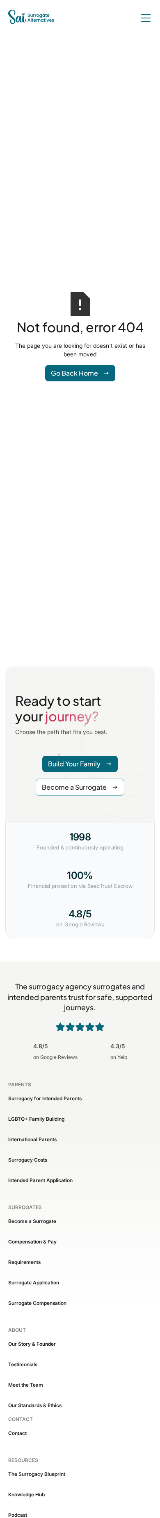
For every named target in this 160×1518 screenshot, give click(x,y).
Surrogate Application (33, 1282)
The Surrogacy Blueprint (36, 1474)
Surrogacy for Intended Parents (45, 1098)
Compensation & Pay (32, 1242)
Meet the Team (25, 1385)
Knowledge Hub (26, 1494)
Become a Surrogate (32, 1221)
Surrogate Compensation (37, 1303)
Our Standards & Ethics (35, 1405)
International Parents (32, 1139)
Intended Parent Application (40, 1180)
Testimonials (22, 1364)
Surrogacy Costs (27, 1160)
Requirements (24, 1262)
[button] (144, 18)
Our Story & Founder (32, 1344)
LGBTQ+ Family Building (36, 1119)
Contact (17, 1433)
